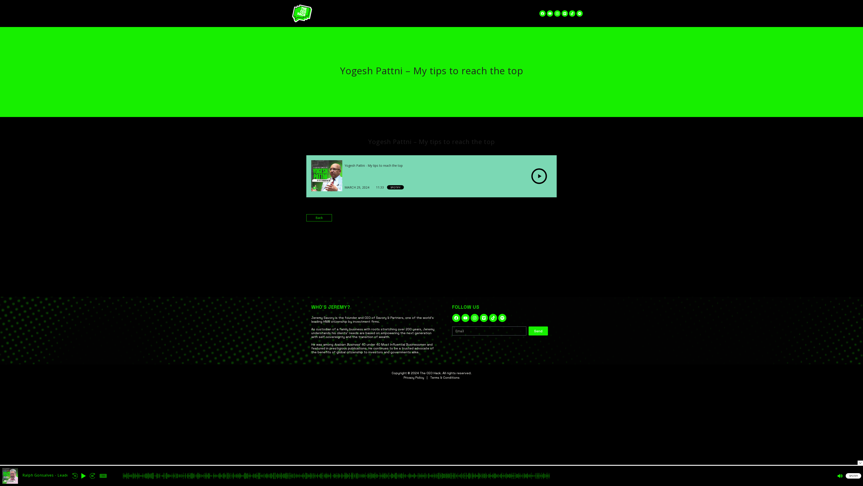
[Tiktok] (572, 13)
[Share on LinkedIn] (542, 220)
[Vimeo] (565, 13)
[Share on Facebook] (524, 220)
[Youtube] (550, 13)
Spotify (395, 187)
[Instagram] (557, 13)
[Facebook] (542, 13)
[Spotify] (579, 13)
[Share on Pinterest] (552, 220)
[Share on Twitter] (533, 220)
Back (319, 218)
